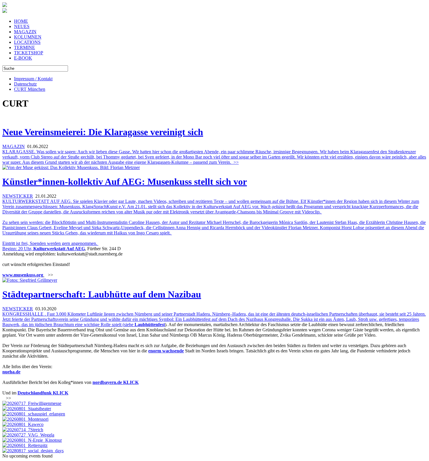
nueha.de (11, 371)
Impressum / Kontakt (33, 78)
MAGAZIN (25, 31)
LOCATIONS (27, 42)
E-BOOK (23, 57)
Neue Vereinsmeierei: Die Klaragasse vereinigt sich (102, 132)
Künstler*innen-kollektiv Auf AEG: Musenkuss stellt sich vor (124, 181)
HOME (21, 21)
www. (8, 274)
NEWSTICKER (17, 196)
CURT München (29, 89)
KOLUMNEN (27, 36)
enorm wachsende (166, 350)
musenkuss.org (28, 274)
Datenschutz (25, 83)
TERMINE (24, 47)
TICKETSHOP (28, 52)
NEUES (21, 26)
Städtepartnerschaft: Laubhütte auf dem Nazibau (101, 294)
